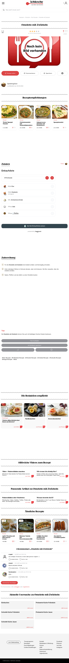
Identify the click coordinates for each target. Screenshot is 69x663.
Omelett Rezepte (31, 358)
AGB (41, 647)
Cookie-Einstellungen (30, 647)
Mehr (15, 359)
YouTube (59, 645)
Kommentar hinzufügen (9, 582)
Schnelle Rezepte (55, 358)
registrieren (26, 587)
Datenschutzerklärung (46, 649)
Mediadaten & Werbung (46, 643)
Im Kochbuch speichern (34, 345)
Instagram (59, 647)
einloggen (17, 587)
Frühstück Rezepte (18, 358)
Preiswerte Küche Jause (44, 612)
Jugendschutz (43, 653)
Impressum (43, 651)
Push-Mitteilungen (29, 645)
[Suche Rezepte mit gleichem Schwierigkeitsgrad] (65, 31)
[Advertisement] (34, 444)
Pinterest (59, 643)
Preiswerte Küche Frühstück (45, 602)
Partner (42, 645)
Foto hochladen (34, 340)
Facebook (59, 641)
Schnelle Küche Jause (9, 622)
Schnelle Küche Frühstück (10, 612)
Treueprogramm (28, 641)
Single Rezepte (7, 359)
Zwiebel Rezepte (43, 358)
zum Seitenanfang (13, 642)
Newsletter (27, 643)
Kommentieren (14, 559)
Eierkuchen (5, 602)
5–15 (2, 31)
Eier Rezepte (7, 358)
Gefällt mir (24, 559)
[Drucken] (62, 73)
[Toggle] (65, 3)
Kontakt (42, 641)
